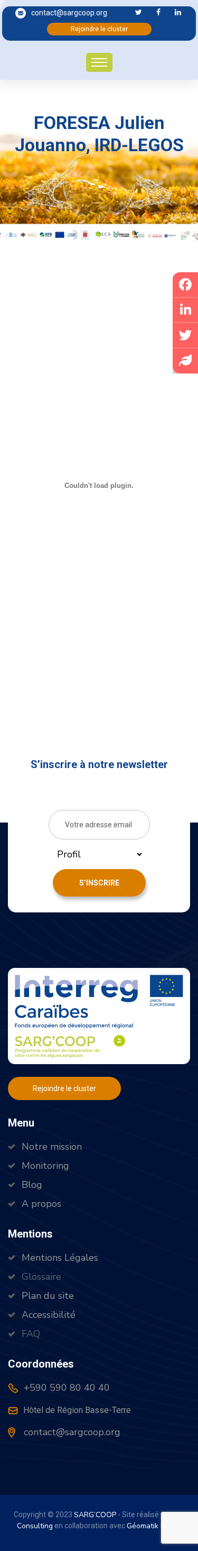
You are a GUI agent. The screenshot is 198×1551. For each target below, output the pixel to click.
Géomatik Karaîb (154, 1526)
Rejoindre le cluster (99, 29)
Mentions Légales (60, 1257)
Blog (32, 1184)
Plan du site (48, 1295)
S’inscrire (99, 883)
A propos (41, 1203)
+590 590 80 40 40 (65, 1387)
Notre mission (52, 1146)
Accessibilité (49, 1314)
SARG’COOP (95, 1515)
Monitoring (45, 1165)
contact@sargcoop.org (69, 12)
